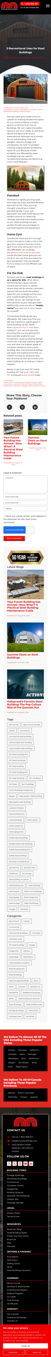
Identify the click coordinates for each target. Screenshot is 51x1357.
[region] (25, 1340)
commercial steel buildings (20, 736)
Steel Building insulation (19, 1270)
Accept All (25, 1346)
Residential (13, 993)
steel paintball (33, 386)
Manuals (11, 1246)
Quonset (21, 987)
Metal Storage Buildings (19, 981)
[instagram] (20, 1164)
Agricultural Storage (31, 725)
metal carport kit (16, 826)
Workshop (30, 1016)
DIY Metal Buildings (17, 760)
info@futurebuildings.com (24, 1141)
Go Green (11, 1297)
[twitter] (14, 1164)
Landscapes (14, 957)
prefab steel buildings (18, 856)
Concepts (32, 109)
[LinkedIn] (35, 407)
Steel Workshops (31, 903)
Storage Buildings (16, 1010)
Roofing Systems (15, 1192)
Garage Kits (14, 951)
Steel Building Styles (17, 1233)
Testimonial (33, 1010)
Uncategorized (15, 1016)
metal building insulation (19, 963)
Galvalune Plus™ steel (23, 327)
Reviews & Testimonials (18, 1286)
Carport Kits (12, 1199)
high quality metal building (30, 796)
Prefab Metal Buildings (18, 838)
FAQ (9, 1243)
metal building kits (17, 814)
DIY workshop (35, 778)
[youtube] (25, 1164)
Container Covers (15, 1185)
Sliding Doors (13, 1263)
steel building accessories (29, 998)
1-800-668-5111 (26, 1137)
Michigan (32, 1054)
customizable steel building (20, 742)
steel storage (14, 903)
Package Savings (15, 1203)
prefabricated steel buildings (21, 844)
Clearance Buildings (16, 1317)
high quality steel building (20, 802)
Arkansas (22, 1050)
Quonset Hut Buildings (18, 1196)
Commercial (14, 927)
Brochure (11, 1239)
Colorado (12, 1054)
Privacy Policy (13, 1213)
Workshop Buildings (17, 1179)
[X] (22, 407)
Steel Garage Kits (31, 897)
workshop (24, 909)
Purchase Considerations (19, 862)
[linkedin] (31, 1164)
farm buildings (28, 784)
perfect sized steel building (24, 252)
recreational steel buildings (21, 384)
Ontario (23, 1097)
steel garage (14, 897)
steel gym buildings (21, 386)
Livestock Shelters (16, 808)
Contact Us (12, 1321)
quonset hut (14, 867)
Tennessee (23, 1062)
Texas (34, 1062)
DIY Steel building (16, 766)
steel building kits (16, 885)
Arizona (11, 1050)
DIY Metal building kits (18, 754)
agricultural (14, 725)
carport (10, 382)
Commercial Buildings (20, 109)
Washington (22, 1067)
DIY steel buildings (16, 778)
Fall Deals (13, 784)
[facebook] (9, 1164)
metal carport (32, 820)
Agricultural (14, 921)
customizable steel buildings (21, 748)
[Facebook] (9, 407)
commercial (25, 730)
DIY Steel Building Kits (18, 772)
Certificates (12, 1304)
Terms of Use (13, 1216)
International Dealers (17, 1290)
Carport (26, 921)
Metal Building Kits (17, 969)
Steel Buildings (25, 111)
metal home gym (30, 382)
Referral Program (15, 1293)
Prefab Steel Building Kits (19, 850)
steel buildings (34, 885)
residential (13, 873)
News (36, 981)
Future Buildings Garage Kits (21, 790)
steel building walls (34, 1004)
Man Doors (12, 1260)
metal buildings (15, 820)
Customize (13, 1352)
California (34, 1050)
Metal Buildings (15, 975)
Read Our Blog (14, 1229)
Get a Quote (13, 1314)
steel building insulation (19, 879)
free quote (29, 375)
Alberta (11, 1093)
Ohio (23, 1058)
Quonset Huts (29, 867)
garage (12, 796)
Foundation (12, 1257)
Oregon (11, 1062)
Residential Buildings (11, 111)
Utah (10, 1067)
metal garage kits (16, 832)
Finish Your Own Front (18, 1236)
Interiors (40, 109)
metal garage (19, 382)
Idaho (22, 1054)
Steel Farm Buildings (33, 891)
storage (42, 386)
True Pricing (13, 1300)
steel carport (14, 891)
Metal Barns (28, 957)
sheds (11, 998)
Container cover (15, 939)
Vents (10, 1267)
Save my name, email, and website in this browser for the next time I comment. (25, 519)
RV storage (26, 873)
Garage (32, 945)
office (11, 987)
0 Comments (8, 380)
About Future (13, 1283)
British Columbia (26, 1093)
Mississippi (13, 1058)
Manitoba (12, 1097)
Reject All (37, 1352)
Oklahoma (34, 1058)
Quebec (34, 1097)
